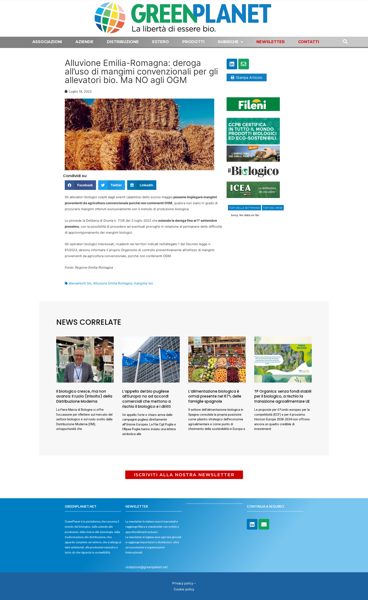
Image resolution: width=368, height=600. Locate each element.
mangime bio (143, 283)
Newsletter (270, 41)
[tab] (244, 208)
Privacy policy (182, 583)
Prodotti (193, 41)
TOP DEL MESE (273, 207)
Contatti (308, 41)
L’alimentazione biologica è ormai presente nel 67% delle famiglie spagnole (214, 396)
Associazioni (47, 41)
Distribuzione (123, 41)
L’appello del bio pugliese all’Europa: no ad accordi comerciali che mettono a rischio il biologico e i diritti (146, 399)
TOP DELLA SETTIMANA (244, 207)
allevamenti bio (80, 283)
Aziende (84, 41)
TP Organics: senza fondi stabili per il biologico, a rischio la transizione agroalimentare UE (282, 396)
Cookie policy (184, 589)
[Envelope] (243, 64)
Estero (160, 41)
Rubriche (228, 41)
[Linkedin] (232, 64)
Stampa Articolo (249, 77)
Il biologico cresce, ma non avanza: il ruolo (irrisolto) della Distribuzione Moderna (84, 396)
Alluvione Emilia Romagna (112, 283)
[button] (80, 185)
